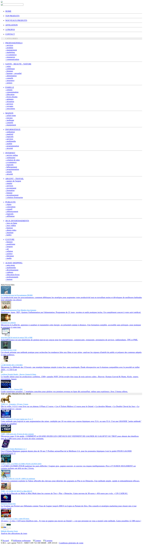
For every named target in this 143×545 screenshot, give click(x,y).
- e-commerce (11, 55)
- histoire (9, 242)
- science (9, 253)
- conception (10, 207)
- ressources (10, 57)
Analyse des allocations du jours (14, 533)
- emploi (8, 183)
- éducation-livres (12, 274)
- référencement (11, 211)
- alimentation (11, 76)
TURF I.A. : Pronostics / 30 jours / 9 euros (14, 404)
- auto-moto (10, 265)
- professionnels (11, 277)
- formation (10, 190)
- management (11, 50)
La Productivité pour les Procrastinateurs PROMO (17, 295)
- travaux (9, 118)
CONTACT (10, 34)
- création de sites (12, 160)
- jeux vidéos (10, 225)
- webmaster (10, 157)
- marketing (10, 52)
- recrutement (10, 188)
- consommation (11, 92)
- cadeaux (9, 272)
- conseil (8, 209)
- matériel (9, 134)
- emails (8, 172)
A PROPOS (10, 29)
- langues (9, 246)
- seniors (8, 83)
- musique (9, 232)
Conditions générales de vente (71, 543)
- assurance (9, 80)
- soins (8, 66)
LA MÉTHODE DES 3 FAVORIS (12, 365)
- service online (11, 155)
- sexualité (17, 73)
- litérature (9, 256)
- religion (9, 251)
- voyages (9, 106)
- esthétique (10, 69)
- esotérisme (10, 244)
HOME (8, 11)
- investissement (11, 195)
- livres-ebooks (11, 97)
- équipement (10, 125)
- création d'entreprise (14, 197)
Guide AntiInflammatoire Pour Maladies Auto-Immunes (18, 310)
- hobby (8, 235)
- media (8, 258)
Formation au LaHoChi (8, 323)
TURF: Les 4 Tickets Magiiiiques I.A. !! (14, 449)
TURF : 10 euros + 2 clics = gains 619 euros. (15, 518)
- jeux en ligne (11, 223)
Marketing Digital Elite (8, 504)
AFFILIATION (11, 25)
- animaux (9, 99)
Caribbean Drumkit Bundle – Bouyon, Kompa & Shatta (18, 374)
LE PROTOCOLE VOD (8, 350)
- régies (8, 204)
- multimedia (10, 141)
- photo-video (10, 230)
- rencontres (10, 108)
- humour (9, 228)
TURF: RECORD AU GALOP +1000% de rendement (18, 478)
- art (7, 249)
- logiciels (9, 136)
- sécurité (9, 148)
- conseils (9, 78)
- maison (8, 279)
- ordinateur (10, 132)
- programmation (12, 146)
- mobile (8, 143)
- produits (9, 47)
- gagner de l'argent (13, 181)
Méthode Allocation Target (9, 531)
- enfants (8, 90)
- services (9, 45)
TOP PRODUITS (12, 16)
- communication (12, 59)
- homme (9, 73)
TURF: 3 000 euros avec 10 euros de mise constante (17, 434)
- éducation (9, 94)
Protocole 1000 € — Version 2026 (11, 389)
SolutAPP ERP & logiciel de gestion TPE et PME (17, 337)
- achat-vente (10, 115)
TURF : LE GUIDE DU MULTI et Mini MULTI (16, 491)
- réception (9, 101)
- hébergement (11, 167)
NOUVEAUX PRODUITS (16, 20)
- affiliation (10, 216)
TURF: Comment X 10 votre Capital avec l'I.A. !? (17, 419)
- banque (8, 193)
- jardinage (9, 120)
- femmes (9, 71)
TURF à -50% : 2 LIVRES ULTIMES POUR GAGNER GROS (21, 464)
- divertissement (11, 270)
